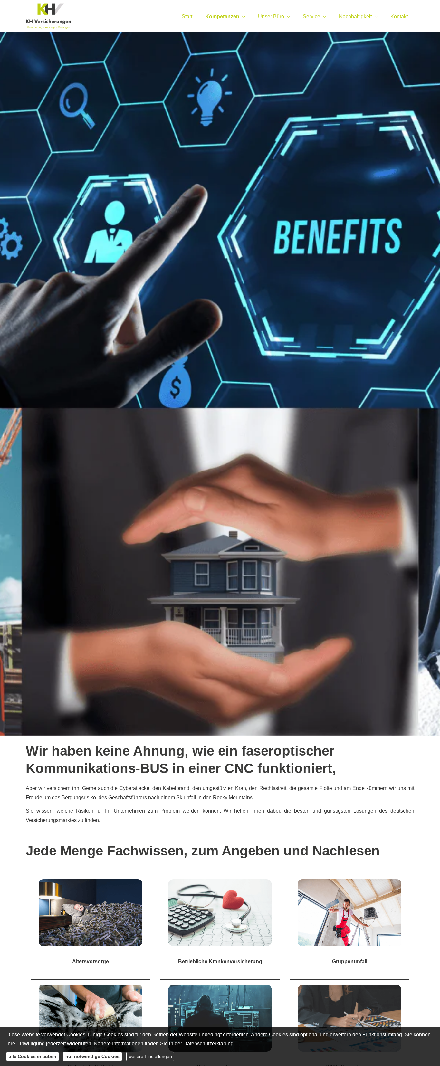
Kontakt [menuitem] (399, 16)
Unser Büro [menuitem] (271, 16)
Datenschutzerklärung (208, 1043)
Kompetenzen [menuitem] (222, 16)
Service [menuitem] (311, 16)
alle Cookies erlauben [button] (32, 1056)
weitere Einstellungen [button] (150, 1056)
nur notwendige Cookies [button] (92, 1056)
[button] (90, 914)
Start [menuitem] (187, 16)
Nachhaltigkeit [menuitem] (355, 16)
